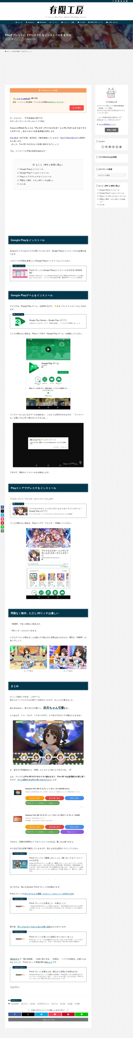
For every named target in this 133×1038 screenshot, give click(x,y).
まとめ (23, 184)
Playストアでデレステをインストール (36, 176)
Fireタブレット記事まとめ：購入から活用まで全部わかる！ (54, 971)
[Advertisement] (66, 69)
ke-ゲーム (55, 1004)
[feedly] (121, 1)
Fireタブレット (19, 39)
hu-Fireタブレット (43, 1004)
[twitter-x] (113, 1)
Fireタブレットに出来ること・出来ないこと (47, 903)
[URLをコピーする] (2, 530)
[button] (14, 1014)
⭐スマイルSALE (22, 98)
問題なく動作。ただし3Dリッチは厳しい (37, 180)
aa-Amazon (15, 1004)
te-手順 (77, 1004)
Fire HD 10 (71, 137)
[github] (116, 1)
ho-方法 (32, 1004)
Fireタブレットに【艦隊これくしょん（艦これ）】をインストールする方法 (56, 859)
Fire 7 (62, 137)
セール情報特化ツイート (107, 124)
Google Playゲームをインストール (34, 172)
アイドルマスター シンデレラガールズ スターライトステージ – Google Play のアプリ (55, 509)
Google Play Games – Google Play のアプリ (48, 320)
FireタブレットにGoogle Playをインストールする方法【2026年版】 (55, 271)
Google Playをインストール (31, 169)
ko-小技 (62, 1004)
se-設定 (70, 1004)
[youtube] (118, 1)
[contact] (126, 1)
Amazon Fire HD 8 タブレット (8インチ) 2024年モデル (47, 788)
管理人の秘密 (111, 130)
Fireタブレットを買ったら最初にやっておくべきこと (51, 936)
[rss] (124, 1)
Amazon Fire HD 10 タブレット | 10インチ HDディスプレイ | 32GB (52, 815)
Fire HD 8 (14, 137)
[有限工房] (66, 10)
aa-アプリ (24, 1004)
